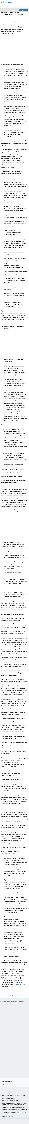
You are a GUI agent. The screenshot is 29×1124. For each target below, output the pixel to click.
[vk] (12, 996)
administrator (16, 22)
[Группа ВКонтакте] (3, 1084)
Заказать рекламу (5, 1090)
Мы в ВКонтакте (4, 6)
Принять (23, 10)
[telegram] (17, 996)
